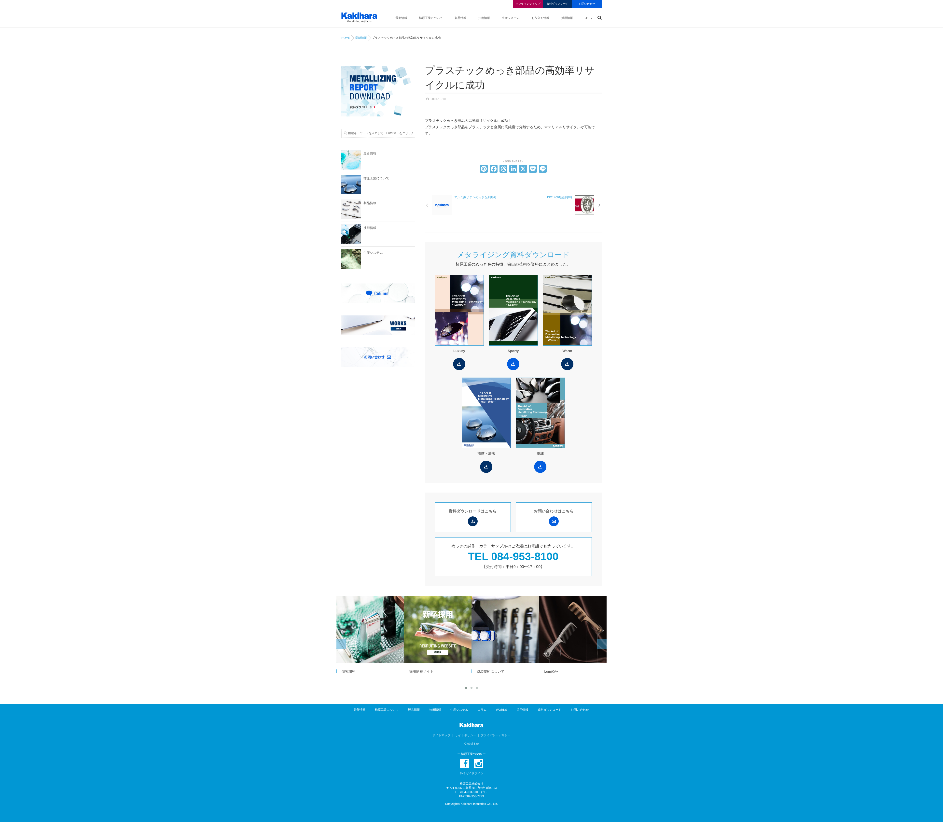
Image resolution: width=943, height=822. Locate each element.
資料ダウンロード (557, 3)
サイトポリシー (465, 735)
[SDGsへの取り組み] (572, 629)
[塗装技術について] (437, 629)
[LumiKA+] (505, 629)
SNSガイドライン (471, 773)
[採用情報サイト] (370, 629)
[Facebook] (494, 169)
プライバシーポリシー (496, 735)
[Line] (543, 169)
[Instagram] (478, 763)
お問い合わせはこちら (554, 511)
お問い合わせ (587, 3)
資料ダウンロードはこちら (473, 511)
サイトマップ (441, 735)
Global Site (471, 743)
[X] (523, 169)
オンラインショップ (527, 3)
